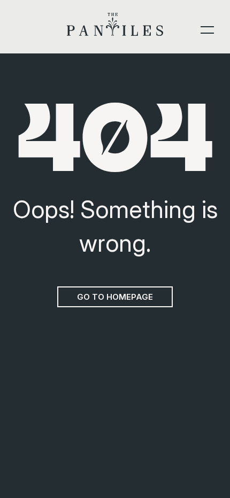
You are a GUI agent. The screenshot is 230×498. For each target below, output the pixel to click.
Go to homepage (115, 297)
